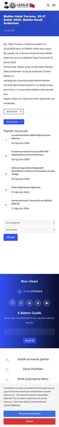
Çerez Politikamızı (12, 405)
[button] (53, 5)
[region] (29, 405)
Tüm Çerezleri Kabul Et (30, 414)
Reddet (29, 421)
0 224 (32, 291)
